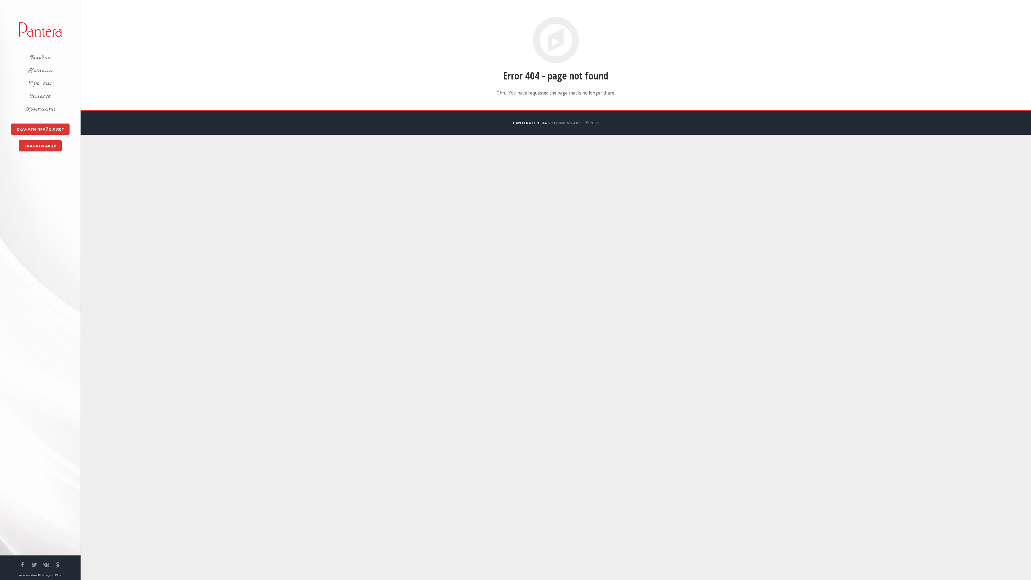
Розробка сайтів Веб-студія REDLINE (40, 575)
